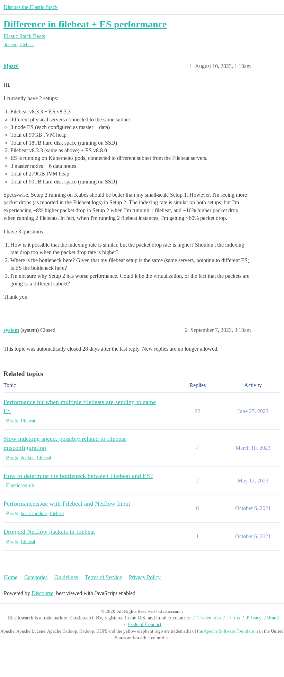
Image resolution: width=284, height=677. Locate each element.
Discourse (42, 593)
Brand (273, 617)
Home (10, 577)
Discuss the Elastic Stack (30, 7)
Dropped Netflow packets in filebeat (49, 531)
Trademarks (209, 617)
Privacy (254, 617)
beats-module (34, 513)
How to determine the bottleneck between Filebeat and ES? (78, 475)
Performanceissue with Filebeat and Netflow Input (66, 503)
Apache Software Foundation (231, 631)
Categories (35, 577)
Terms (234, 617)
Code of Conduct (144, 624)
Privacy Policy (145, 577)
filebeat (26, 44)
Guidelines (66, 577)
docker (10, 44)
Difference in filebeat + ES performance (85, 24)
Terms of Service (103, 577)
